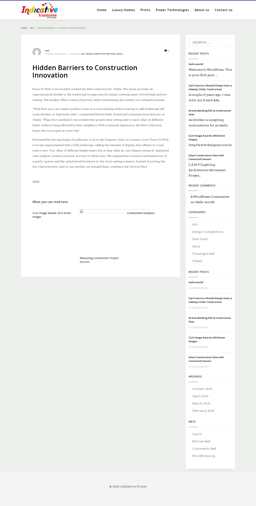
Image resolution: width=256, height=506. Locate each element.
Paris (196, 246)
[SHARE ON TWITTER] (35, 188)
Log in (197, 434)
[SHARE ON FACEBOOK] (42, 187)
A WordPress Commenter (210, 197)
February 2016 (203, 411)
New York (110, 54)
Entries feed (201, 441)
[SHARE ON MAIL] (61, 187)
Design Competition (95, 54)
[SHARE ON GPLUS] (48, 187)
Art (83, 54)
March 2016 (201, 403)
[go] (227, 42)
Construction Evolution (141, 213)
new (47, 50)
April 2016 (200, 396)
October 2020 (202, 389)
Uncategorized (203, 254)
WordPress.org (203, 456)
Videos (119, 54)
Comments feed (204, 448)
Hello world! (196, 64)
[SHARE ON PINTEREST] (55, 187)
